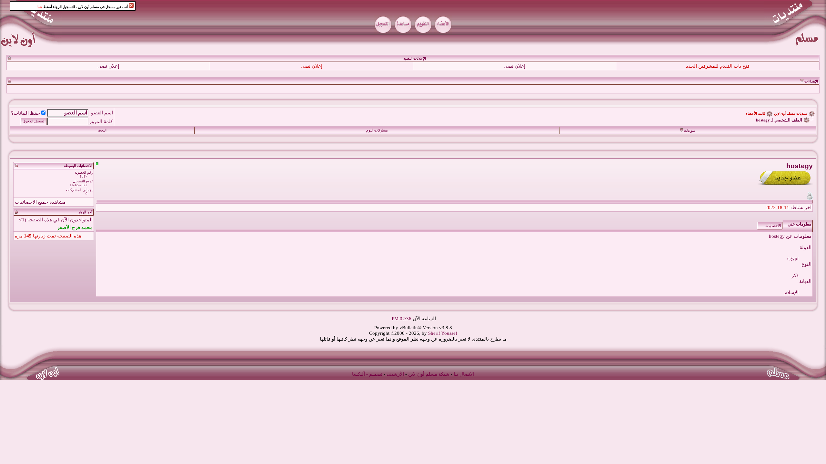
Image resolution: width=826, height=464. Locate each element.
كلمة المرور (101, 121)
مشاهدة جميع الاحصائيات (40, 202)
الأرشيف (395, 374)
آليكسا (358, 374)
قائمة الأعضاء (755, 113)
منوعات (689, 130)
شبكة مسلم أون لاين (428, 374)
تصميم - (374, 374)
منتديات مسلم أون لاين (790, 113)
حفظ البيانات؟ (25, 113)
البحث (102, 130)
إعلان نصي (514, 66)
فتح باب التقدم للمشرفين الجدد (718, 66)
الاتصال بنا (464, 374)
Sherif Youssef (442, 333)
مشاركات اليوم (377, 130)
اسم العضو (102, 112)
